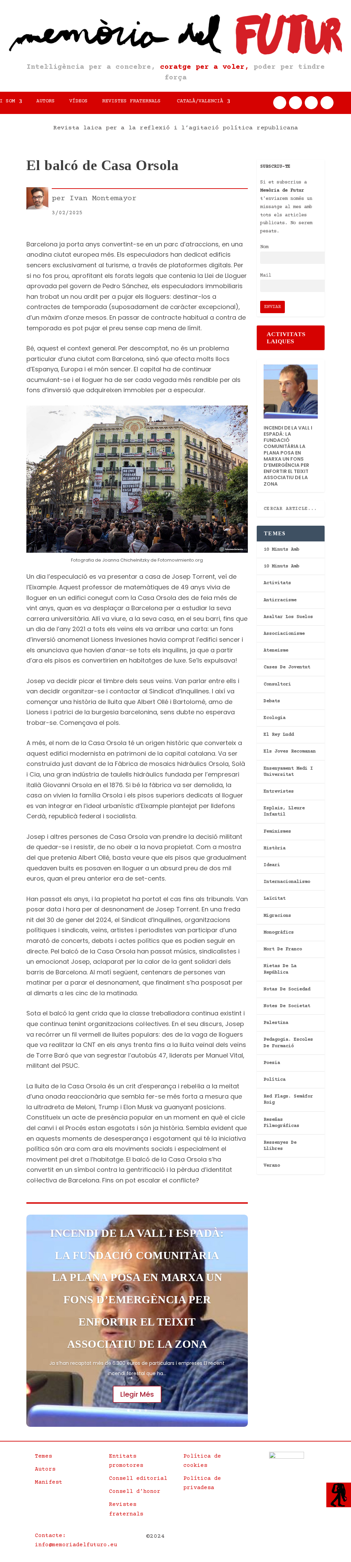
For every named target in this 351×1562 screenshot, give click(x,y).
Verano (272, 1165)
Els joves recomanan (290, 751)
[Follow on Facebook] (279, 102)
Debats (272, 701)
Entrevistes (279, 791)
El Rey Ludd (279, 735)
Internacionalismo (287, 882)
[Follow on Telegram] (327, 102)
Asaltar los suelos (288, 617)
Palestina (276, 1023)
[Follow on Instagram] (311, 102)
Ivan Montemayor (103, 198)
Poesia (272, 1063)
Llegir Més (137, 1394)
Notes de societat (287, 1006)
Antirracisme (280, 600)
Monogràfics (279, 932)
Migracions (277, 916)
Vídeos (78, 101)
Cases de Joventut (287, 667)
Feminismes (277, 831)
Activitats (277, 583)
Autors (45, 101)
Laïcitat (275, 898)
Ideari (272, 865)
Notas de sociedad (287, 989)
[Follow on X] (295, 102)
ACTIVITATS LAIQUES (286, 338)
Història (275, 848)
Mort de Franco (283, 949)
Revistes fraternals (131, 101)
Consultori (277, 684)
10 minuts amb (281, 549)
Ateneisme (276, 650)
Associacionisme (284, 634)
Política (275, 1080)
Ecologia (275, 718)
